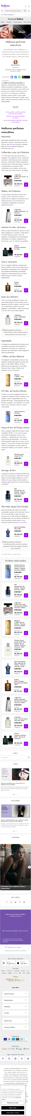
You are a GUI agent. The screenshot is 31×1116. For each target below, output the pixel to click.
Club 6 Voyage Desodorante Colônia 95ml (20, 682)
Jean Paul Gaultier (21, 522)
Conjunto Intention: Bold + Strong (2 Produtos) (20, 736)
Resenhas (9, 22)
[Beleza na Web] (5, 6)
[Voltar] (1, 867)
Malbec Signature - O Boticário (21, 211)
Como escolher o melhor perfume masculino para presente (15, 112)
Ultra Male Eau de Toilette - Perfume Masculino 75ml (20, 664)
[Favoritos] (29, 6)
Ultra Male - (20, 528)
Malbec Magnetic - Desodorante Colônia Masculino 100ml (20, 700)
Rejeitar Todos (12, 1108)
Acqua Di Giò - (19, 455)
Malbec (9, 197)
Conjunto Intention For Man (20, 247)
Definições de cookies (12, 1103)
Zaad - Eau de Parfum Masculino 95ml (21, 718)
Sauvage (8, 480)
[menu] (2, 10)
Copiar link (27, 77)
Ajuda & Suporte (9, 994)
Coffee (5, 156)
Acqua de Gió (18, 433)
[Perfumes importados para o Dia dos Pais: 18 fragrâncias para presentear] (15, 774)
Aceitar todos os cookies (12, 1113)
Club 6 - (16, 283)
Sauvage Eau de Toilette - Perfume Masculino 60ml (19, 491)
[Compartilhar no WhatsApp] (19, 77)
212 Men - (19, 412)
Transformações (17, 22)
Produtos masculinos (23, 931)
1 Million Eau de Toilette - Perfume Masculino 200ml (19, 623)
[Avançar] (29, 867)
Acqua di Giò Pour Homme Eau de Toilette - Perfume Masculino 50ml (20, 643)
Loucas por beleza (9, 1027)
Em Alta (6, 1013)
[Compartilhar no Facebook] (12, 77)
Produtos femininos (10, 931)
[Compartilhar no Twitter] (15, 77)
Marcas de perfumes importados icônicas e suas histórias (15, 121)
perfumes (12, 144)
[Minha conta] (25, 6)
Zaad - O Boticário (20, 316)
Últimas (3, 22)
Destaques (7, 1007)
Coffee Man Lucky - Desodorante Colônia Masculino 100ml (20, 605)
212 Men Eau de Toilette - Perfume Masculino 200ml (19, 567)
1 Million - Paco (19, 376)
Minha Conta (8, 1021)
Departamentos (8, 1000)
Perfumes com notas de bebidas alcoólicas (15, 117)
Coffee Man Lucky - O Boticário (21, 176)
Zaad (2, 300)
